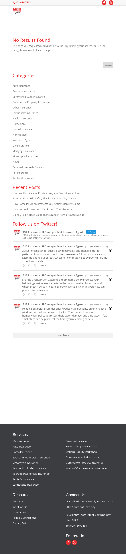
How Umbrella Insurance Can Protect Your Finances (43, 209)
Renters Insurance (23, 178)
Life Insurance (21, 145)
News (16, 162)
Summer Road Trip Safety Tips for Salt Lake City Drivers (44, 198)
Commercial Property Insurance (31, 102)
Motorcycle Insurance (26, 463)
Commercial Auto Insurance (29, 96)
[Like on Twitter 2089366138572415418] (36, 294)
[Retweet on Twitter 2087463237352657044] (30, 323)
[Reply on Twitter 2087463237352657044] (24, 323)
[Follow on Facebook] (68, 542)
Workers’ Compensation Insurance (86, 468)
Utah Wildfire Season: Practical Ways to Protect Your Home (47, 193)
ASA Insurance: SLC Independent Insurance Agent (53, 246)
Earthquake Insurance (25, 113)
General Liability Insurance (81, 452)
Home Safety (20, 134)
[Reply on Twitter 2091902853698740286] (24, 265)
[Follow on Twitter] (74, 542)
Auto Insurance (21, 86)
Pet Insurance (21, 172)
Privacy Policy (21, 523)
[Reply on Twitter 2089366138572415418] (24, 294)
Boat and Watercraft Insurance (31, 457)
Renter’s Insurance (23, 479)
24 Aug (105, 246)
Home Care (19, 124)
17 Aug (105, 275)
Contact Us (19, 512)
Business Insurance (24, 91)
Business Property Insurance (82, 446)
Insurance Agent (22, 140)
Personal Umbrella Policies (28, 167)
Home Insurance (22, 129)
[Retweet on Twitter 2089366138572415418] (30, 294)
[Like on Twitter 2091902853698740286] (36, 265)
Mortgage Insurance (24, 151)
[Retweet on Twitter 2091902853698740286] (30, 265)
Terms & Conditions (24, 518)
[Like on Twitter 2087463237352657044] (36, 323)
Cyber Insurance (22, 107)
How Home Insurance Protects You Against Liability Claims (46, 204)
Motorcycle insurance (25, 156)
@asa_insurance (92, 246)
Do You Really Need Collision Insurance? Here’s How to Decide (48, 215)
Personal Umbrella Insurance (29, 468)
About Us (18, 501)
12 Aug (105, 304)
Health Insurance (22, 118)
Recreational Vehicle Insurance (31, 474)
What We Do (20, 507)
